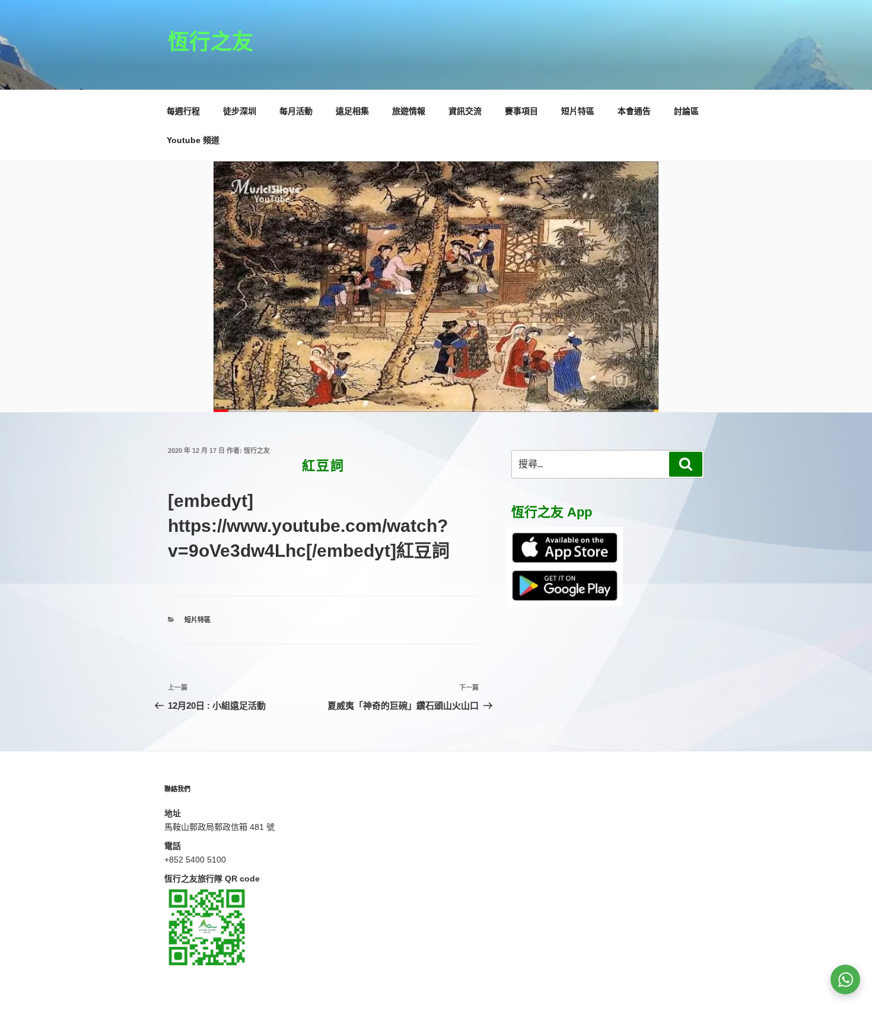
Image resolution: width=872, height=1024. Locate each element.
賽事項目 (521, 111)
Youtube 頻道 (193, 140)
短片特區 (577, 111)
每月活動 (296, 111)
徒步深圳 (239, 111)
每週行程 (183, 111)
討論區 (686, 111)
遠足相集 (352, 111)
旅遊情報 (408, 111)
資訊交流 (465, 111)
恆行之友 (210, 42)
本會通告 (634, 111)
